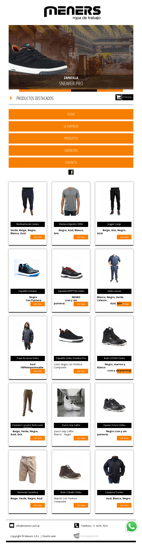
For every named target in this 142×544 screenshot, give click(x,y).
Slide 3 (84, 90)
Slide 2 (58, 90)
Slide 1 (32, 90)
